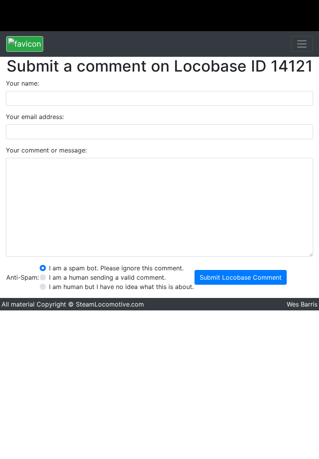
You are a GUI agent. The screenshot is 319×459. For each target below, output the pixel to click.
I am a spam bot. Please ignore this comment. (116, 268)
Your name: (22, 83)
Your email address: (35, 117)
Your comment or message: (46, 150)
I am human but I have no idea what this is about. (121, 287)
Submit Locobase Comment (241, 277)
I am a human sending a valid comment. (107, 277)
